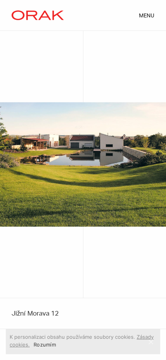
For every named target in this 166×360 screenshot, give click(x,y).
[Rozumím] (150, 342)
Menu (146, 16)
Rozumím (45, 344)
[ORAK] (38, 15)
